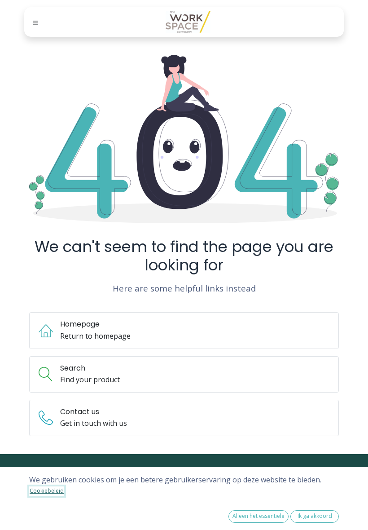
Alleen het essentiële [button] (258, 516)
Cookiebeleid (47, 491)
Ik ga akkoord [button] (315, 516)
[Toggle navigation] (35, 22)
